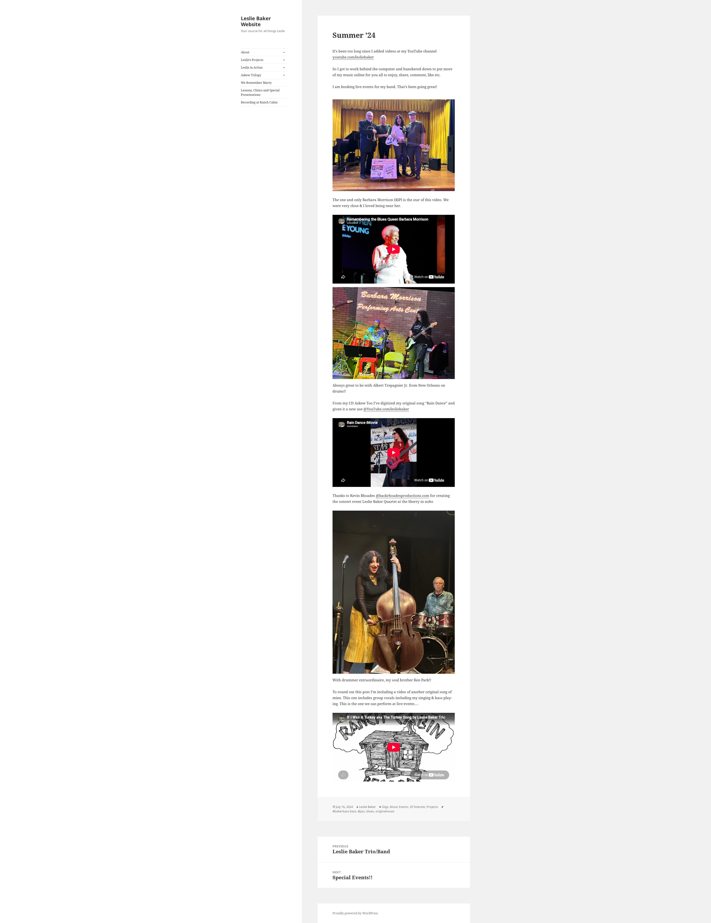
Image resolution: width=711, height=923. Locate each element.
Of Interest (417, 807)
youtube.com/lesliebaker (353, 57)
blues (370, 811)
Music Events (399, 807)
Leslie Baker (367, 807)
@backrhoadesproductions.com (402, 495)
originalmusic (385, 811)
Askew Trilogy (251, 75)
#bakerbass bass (344, 811)
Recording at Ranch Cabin (259, 102)
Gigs (385, 807)
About (245, 52)
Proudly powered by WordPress (355, 913)
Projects (432, 807)
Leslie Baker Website (256, 21)
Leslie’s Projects (252, 60)
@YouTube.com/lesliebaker (386, 409)
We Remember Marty (256, 83)
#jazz (361, 811)
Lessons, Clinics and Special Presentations (260, 92)
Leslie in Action (252, 67)
